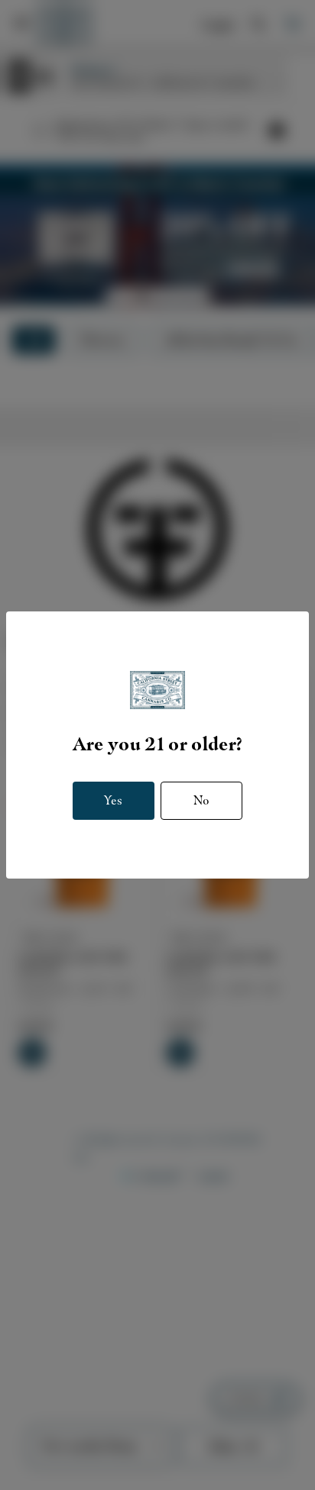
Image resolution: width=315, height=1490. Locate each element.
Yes (113, 800)
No (201, 800)
